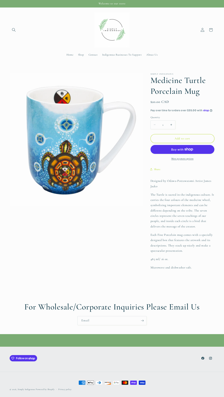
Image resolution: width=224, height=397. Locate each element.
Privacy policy (65, 389)
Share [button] (157, 169)
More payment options (182, 158)
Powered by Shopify (45, 389)
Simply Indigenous (26, 389)
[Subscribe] (142, 320)
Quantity (155, 117)
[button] (14, 30)
